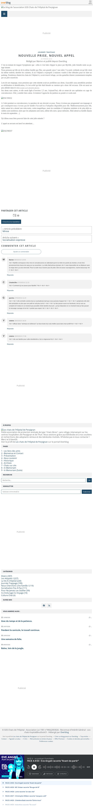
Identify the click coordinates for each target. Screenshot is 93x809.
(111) (14, 588)
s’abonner (35, 774)
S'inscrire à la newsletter (11, 222)
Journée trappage (46, 52)
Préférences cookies (46, 741)
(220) (11, 580)
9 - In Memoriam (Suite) (11, 470)
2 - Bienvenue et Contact (12, 453)
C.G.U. (25, 739)
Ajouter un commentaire (21, 252)
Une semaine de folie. (11, 639)
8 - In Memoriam (8, 467)
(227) (9, 578)
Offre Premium (60, 739)
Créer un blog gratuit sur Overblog (66, 736)
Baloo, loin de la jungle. (12, 648)
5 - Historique (7, 460)
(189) (11, 583)
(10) (14, 593)
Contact (4, 739)
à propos (63, 774)
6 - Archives (6, 463)
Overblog (64, 732)
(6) (8, 595)
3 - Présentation (8, 455)
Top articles (84, 736)
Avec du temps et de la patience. (16, 621)
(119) (17, 585)
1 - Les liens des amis (10, 451)
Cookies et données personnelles (78, 739)
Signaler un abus (15, 739)
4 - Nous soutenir (9, 458)
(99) (15, 590)
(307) (6, 576)
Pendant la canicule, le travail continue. (20, 630)
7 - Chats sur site (8, 465)
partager (49, 774)
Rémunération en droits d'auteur (41, 739)
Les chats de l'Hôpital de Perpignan (32, 442)
